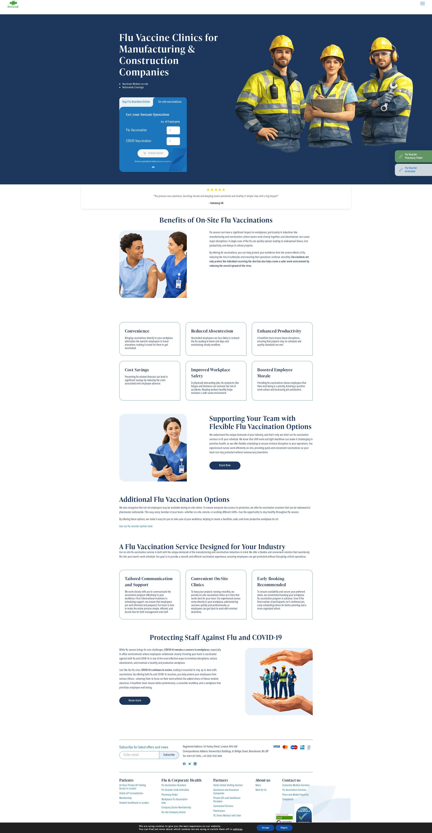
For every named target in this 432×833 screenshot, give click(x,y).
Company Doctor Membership (176, 807)
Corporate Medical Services (295, 785)
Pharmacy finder (169, 795)
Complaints (288, 799)
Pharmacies (219, 811)
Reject (284, 827)
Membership (125, 798)
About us (263, 780)
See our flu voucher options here (136, 526)
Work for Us (261, 790)
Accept (265, 827)
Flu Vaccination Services (294, 790)
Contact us (291, 780)
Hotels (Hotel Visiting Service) (228, 785)
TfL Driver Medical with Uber (227, 815)
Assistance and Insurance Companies (226, 792)
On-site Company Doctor (173, 812)
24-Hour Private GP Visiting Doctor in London (132, 787)
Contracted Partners (223, 806)
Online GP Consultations (131, 793)
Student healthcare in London (134, 803)
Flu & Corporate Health (181, 780)
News (258, 785)
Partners (220, 780)
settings (237, 829)
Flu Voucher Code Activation (175, 790)
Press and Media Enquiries (295, 795)
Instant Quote (155, 153)
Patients (126, 780)
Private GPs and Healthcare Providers (226, 800)
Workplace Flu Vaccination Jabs (174, 801)
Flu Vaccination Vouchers (173, 785)
